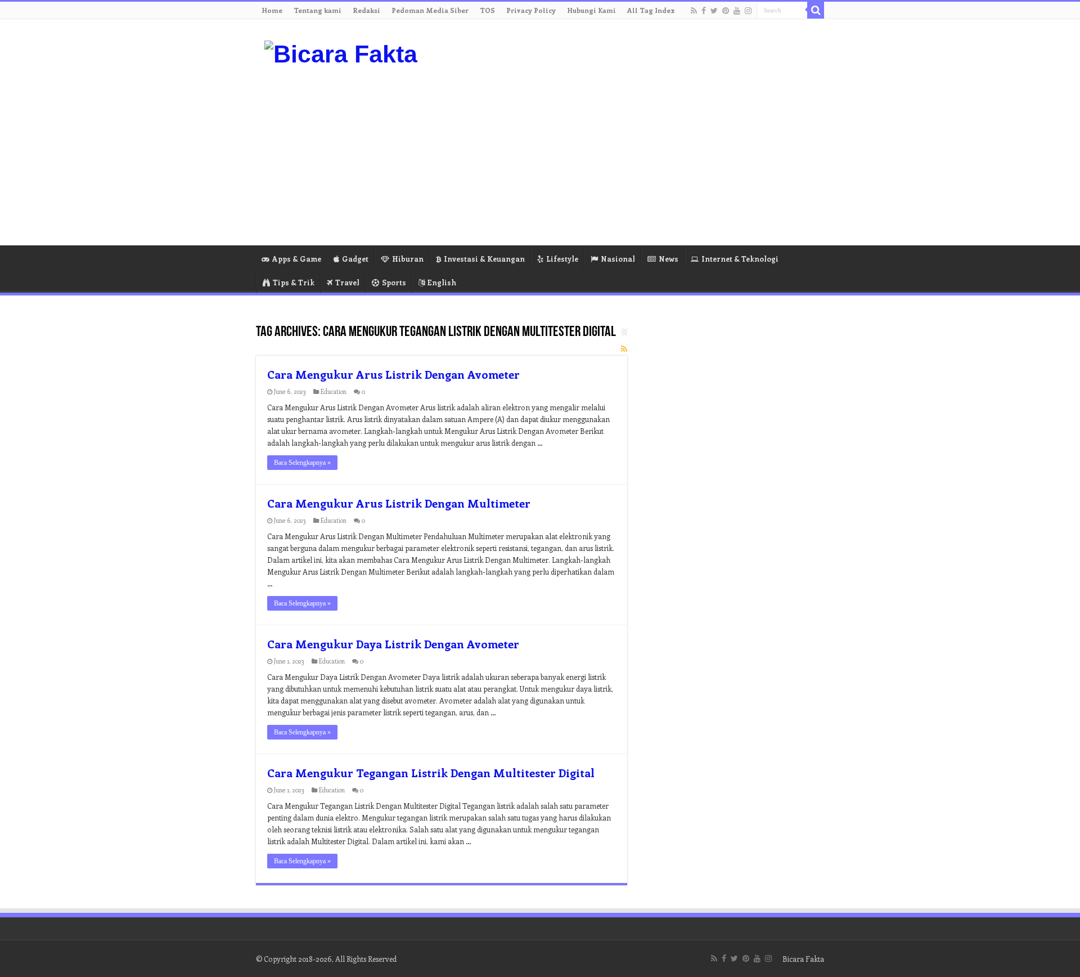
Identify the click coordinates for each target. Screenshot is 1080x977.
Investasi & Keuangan (484, 258)
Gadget (355, 258)
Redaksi (366, 10)
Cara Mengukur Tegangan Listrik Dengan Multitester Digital (431, 772)
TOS (487, 10)
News (668, 258)
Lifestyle (562, 258)
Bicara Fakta (803, 958)
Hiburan (408, 258)
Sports (394, 282)
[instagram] (748, 10)
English (442, 282)
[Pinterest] (725, 10)
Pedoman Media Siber (430, 10)
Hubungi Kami (591, 10)
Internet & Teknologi (739, 258)
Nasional (618, 258)
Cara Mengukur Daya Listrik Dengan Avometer (393, 643)
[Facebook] (703, 10)
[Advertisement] (611, 155)
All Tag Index (651, 10)
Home (272, 10)
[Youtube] (736, 10)
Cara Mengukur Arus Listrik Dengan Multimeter (398, 502)
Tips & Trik (293, 282)
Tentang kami (317, 10)
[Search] (815, 10)
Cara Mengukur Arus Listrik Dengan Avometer (393, 374)
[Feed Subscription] (624, 348)
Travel (347, 282)
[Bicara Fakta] (340, 52)
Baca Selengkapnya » (302, 463)
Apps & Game (296, 258)
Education (333, 391)
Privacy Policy (531, 10)
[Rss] (694, 10)
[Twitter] (714, 10)
